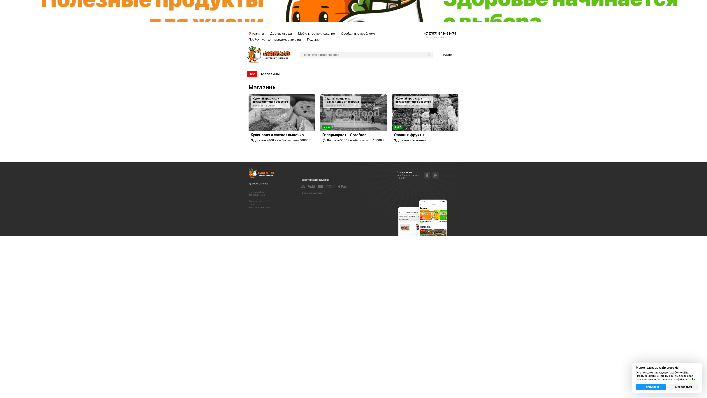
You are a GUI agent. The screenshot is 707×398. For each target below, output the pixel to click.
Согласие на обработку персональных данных (261, 204)
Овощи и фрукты (409, 135)
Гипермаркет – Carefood (344, 135)
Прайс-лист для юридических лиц (275, 39)
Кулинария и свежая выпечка (277, 135)
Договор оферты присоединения (257, 193)
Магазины (270, 74)
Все (252, 74)
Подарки (314, 39)
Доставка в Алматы (312, 193)
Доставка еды (281, 33)
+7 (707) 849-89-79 (440, 33)
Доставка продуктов (315, 179)
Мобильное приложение (316, 33)
